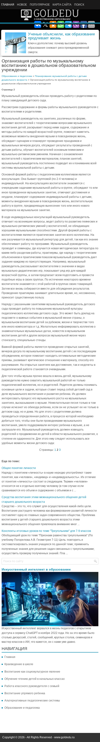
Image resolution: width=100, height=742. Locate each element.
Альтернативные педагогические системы (32, 700)
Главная (7, 4)
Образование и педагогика (17, 76)
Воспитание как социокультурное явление (32, 671)
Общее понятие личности (19, 468)
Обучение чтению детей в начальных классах (34, 678)
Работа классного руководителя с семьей (31, 686)
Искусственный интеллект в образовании (36, 569)
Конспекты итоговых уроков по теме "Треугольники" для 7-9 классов (46, 531)
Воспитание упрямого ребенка (24, 693)
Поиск (79, 4)
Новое (22, 4)
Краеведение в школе (18, 664)
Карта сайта (62, 4)
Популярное (40, 4)
